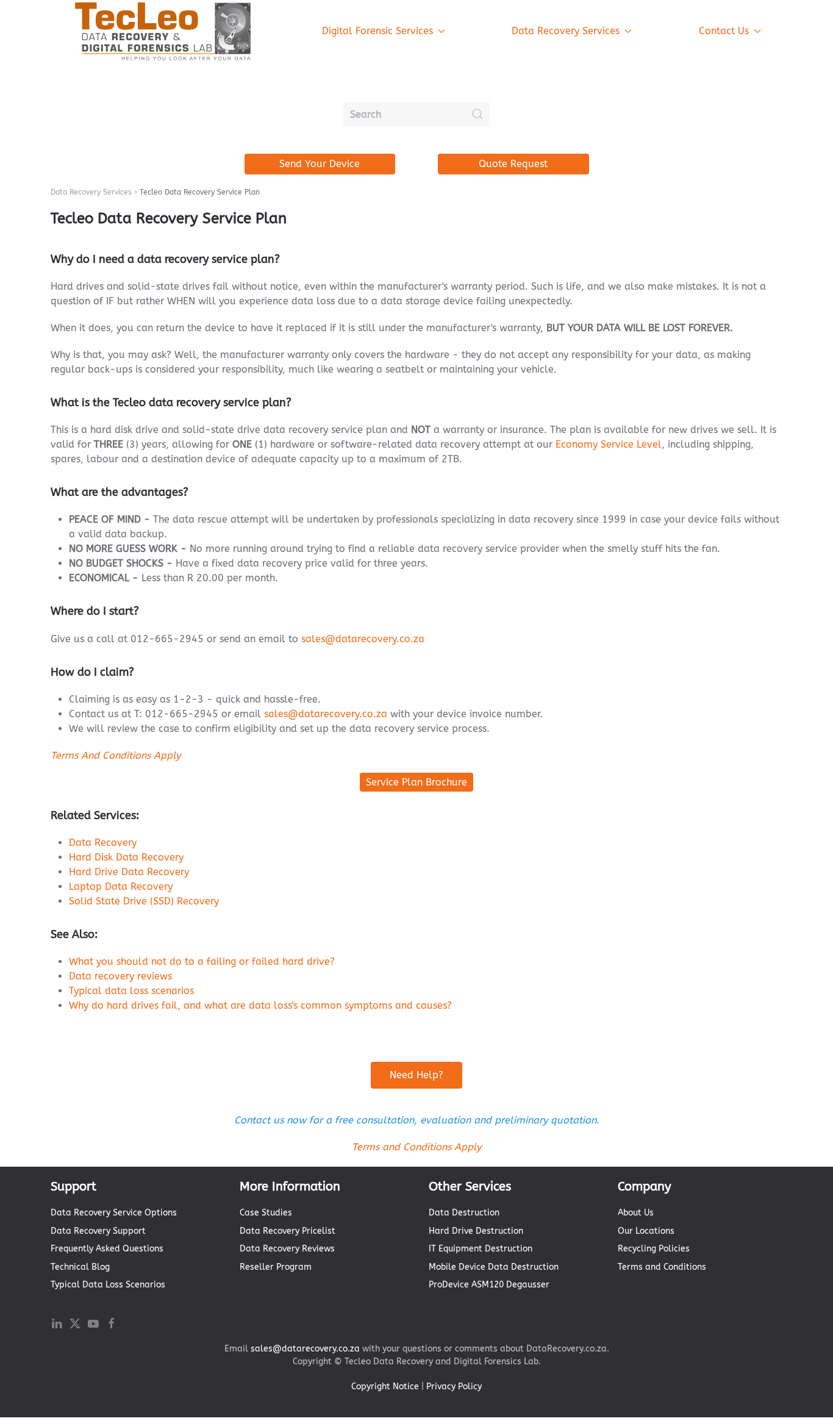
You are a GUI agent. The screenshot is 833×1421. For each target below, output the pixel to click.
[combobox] (416, 114)
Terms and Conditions (662, 1267)
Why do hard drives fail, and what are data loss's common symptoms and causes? (260, 1005)
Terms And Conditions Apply (116, 755)
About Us (636, 1213)
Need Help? (416, 1075)
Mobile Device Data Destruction (494, 1267)
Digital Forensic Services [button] (377, 31)
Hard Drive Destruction (476, 1231)
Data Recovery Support (98, 1231)
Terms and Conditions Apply (416, 1147)
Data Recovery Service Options (114, 1213)
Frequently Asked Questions (107, 1249)
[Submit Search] (477, 114)
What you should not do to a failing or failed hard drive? (202, 961)
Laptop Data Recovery (121, 886)
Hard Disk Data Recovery (126, 857)
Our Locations (646, 1231)
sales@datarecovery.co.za (362, 639)
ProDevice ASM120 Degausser (489, 1285)
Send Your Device (319, 164)
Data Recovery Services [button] (566, 31)
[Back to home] (163, 31)
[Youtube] (93, 1322)
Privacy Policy (454, 1386)
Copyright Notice (385, 1386)
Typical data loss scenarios (131, 991)
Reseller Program (276, 1267)
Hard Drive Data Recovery (129, 872)
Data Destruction (464, 1213)
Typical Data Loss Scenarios (108, 1285)
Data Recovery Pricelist (287, 1231)
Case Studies (266, 1213)
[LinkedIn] (57, 1322)
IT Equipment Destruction (480, 1249)
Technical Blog (80, 1267)
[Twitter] (75, 1322)
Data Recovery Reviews (287, 1249)
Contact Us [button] (724, 31)
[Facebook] (111, 1322)
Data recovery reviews (120, 976)
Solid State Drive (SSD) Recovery (144, 901)
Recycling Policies (654, 1249)
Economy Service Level (609, 444)
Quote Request (513, 164)
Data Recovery (103, 842)
